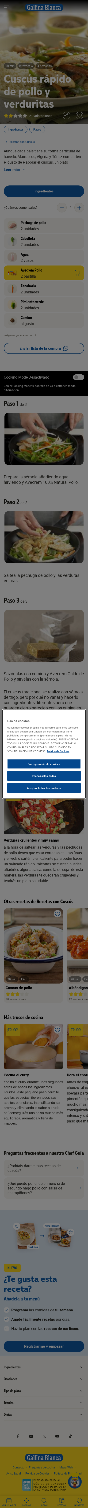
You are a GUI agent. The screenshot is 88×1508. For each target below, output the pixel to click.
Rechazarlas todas (44, 776)
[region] (44, 754)
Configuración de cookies (44, 764)
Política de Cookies (58, 751)
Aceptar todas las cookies (44, 788)
